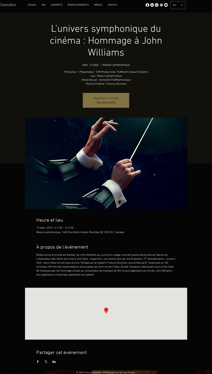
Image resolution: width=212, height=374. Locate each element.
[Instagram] (157, 5)
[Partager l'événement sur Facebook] (37, 361)
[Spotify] (161, 5)
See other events (106, 102)
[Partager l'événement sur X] (46, 361)
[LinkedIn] (152, 5)
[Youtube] (166, 5)
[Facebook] (147, 5)
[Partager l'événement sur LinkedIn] (54, 361)
